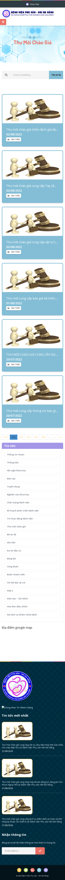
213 (21, 437)
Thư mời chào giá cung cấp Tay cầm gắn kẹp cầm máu (32, 186)
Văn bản (11, 542)
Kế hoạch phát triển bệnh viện (23, 510)
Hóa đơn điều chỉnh (17, 606)
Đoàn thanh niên (16, 574)
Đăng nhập (34, 4)
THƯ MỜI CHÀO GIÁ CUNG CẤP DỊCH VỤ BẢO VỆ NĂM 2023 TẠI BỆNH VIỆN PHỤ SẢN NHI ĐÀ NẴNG (32, 354)
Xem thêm (15, 139)
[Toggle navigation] (3, 22)
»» (60, 437)
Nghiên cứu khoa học (18, 494)
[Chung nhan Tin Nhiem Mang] (17, 707)
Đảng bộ (11, 558)
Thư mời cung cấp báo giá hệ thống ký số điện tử (32, 298)
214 (28, 437)
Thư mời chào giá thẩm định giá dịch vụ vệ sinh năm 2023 (32, 129)
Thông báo (13, 462)
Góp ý (10, 590)
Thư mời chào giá (16, 526)
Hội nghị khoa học (16, 470)
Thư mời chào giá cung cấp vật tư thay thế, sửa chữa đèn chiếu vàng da (32, 242)
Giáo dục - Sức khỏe (17, 598)
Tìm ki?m (56, 75)
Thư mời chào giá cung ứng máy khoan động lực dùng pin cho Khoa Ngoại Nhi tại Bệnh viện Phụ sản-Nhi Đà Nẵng (32, 783)
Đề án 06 (11, 534)
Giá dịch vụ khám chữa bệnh (22, 614)
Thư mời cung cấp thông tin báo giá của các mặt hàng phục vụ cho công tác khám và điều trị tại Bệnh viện (32, 411)
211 (6, 437)
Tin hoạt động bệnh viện (20, 518)
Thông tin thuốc (15, 454)
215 (36, 437)
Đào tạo (11, 478)
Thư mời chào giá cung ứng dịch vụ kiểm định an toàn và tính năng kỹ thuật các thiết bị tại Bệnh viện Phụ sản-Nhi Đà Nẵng (32, 820)
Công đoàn (12, 566)
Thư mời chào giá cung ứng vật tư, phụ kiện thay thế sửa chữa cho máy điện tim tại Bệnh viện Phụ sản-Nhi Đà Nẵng (32, 746)
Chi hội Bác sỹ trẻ (16, 582)
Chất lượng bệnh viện (18, 502)
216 (43, 437)
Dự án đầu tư (14, 550)
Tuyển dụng (13, 486)
